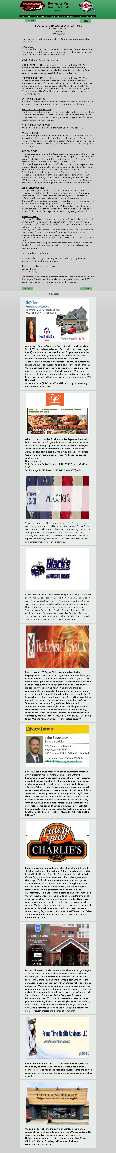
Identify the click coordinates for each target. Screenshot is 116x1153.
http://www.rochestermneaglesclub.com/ (61, 718)
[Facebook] (94, 10)
